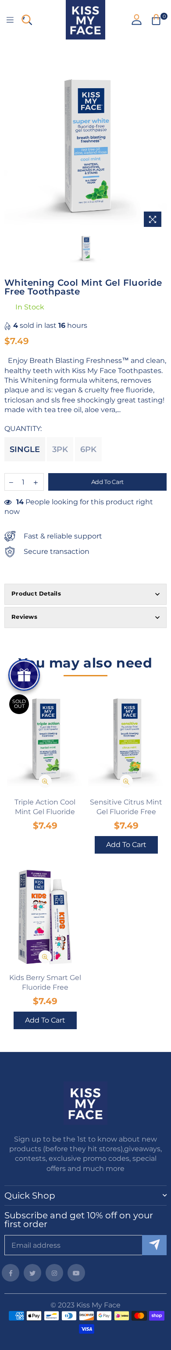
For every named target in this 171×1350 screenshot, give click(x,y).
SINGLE (25, 449)
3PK (60, 449)
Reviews (24, 616)
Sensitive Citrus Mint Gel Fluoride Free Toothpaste (126, 807)
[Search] (27, 19)
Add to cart (126, 844)
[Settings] (137, 19)
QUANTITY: (23, 428)
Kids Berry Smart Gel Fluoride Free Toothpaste (45, 983)
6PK (88, 449)
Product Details (36, 593)
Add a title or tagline (85, 47)
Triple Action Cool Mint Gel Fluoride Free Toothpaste (44, 807)
